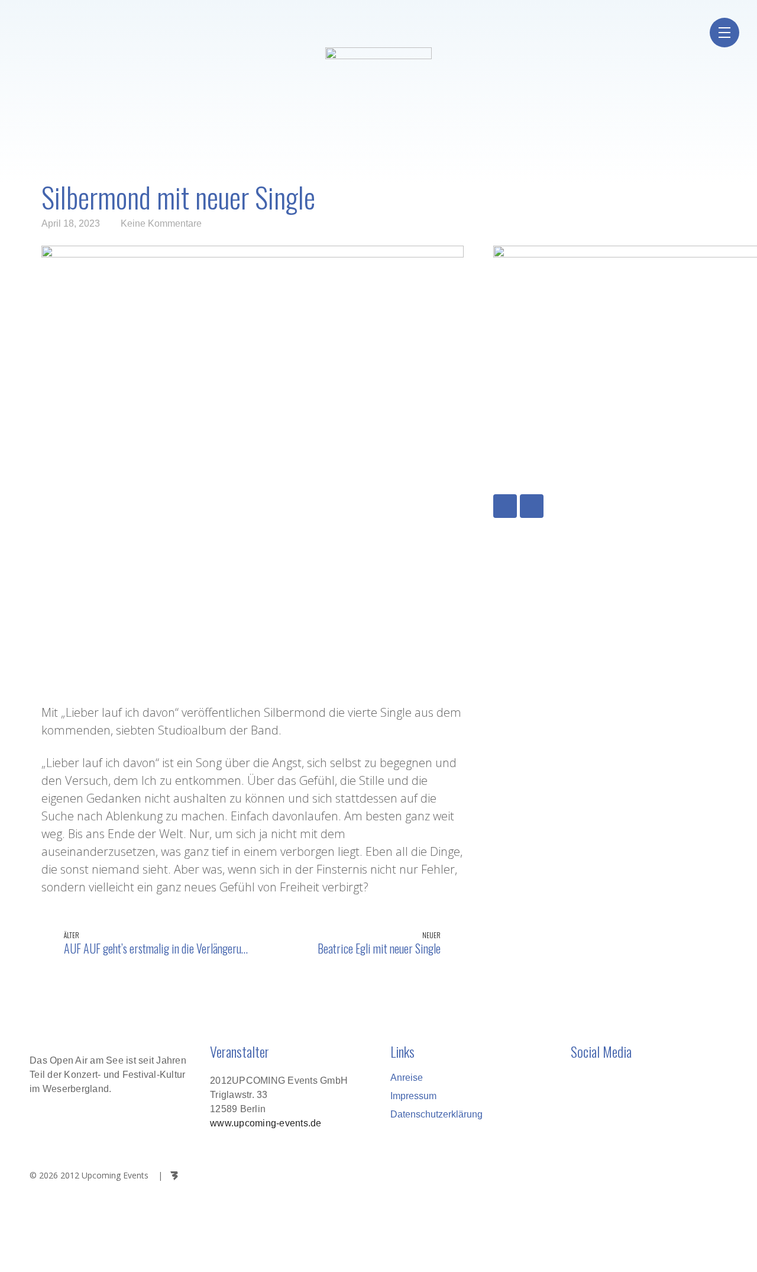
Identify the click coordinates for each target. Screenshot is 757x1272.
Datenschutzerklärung (436, 1114)
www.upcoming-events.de (266, 1123)
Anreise (406, 1078)
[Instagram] (532, 506)
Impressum (413, 1096)
